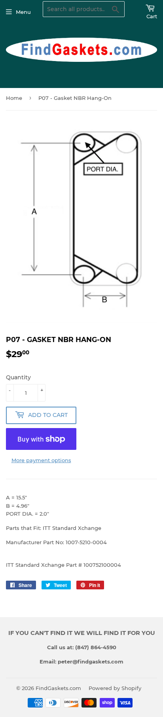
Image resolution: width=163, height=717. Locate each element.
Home (14, 98)
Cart (151, 16)
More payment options (41, 460)
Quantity (18, 377)
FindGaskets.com (58, 688)
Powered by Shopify (115, 688)
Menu (23, 12)
